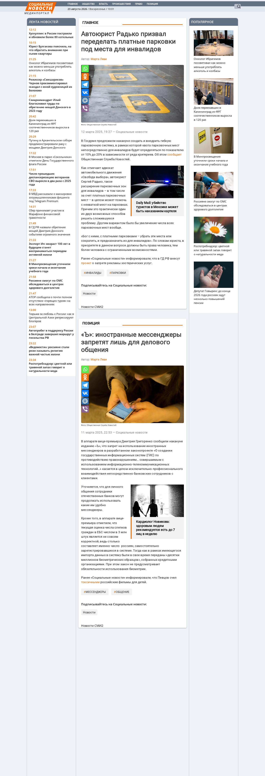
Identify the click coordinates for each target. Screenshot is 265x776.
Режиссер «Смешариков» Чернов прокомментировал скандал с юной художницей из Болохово (50, 85)
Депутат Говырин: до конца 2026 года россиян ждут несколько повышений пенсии (212, 297)
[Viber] (85, 108)
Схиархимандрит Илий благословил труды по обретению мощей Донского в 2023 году (50, 105)
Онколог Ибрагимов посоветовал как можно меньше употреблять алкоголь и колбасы (51, 66)
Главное (73, 4)
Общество (88, 4)
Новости (89, 293)
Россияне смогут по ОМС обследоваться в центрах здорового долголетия (46, 284)
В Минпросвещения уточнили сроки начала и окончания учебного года (49, 267)
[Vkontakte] (85, 92)
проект (86, 263)
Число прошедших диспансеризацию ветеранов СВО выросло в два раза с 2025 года (50, 179)
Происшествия (121, 4)
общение (122, 592)
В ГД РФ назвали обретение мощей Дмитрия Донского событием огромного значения (49, 230)
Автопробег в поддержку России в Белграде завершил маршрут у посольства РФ (51, 334)
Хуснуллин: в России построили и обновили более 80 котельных (51, 35)
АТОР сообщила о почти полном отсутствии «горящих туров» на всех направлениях (50, 300)
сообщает (174, 154)
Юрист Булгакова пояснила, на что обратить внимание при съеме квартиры (50, 50)
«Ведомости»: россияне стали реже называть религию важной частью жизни (49, 350)
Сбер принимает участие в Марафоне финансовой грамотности (46, 214)
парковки (118, 273)
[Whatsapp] (85, 68)
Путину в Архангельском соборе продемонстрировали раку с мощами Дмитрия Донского (50, 143)
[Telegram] (85, 84)
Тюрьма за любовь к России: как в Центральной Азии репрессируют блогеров (51, 317)
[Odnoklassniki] (85, 76)
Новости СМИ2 (92, 307)
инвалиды (93, 273)
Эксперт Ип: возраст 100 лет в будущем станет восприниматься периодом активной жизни (49, 249)
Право (138, 4)
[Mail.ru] (85, 100)
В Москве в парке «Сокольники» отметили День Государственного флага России (51, 160)
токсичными (90, 582)
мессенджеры (96, 592)
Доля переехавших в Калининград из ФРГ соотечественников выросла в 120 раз (49, 125)
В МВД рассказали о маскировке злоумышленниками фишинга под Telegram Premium (50, 197)
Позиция (152, 4)
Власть (103, 4)
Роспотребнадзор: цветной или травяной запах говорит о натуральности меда (50, 367)
